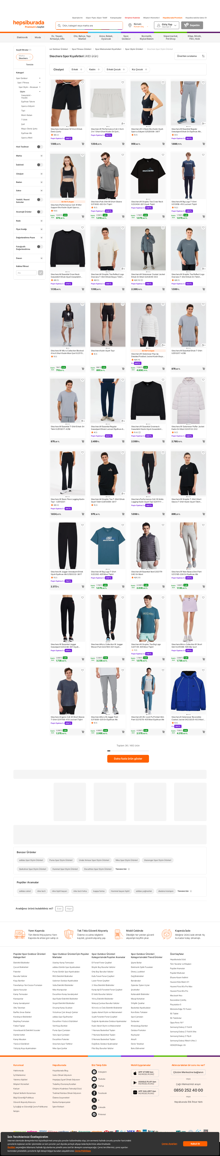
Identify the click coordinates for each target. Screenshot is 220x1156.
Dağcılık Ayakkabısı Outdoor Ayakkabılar (109, 1021)
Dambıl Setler (19, 1035)
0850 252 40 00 (188, 1090)
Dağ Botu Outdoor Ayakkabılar (105, 1044)
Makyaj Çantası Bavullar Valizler (105, 1003)
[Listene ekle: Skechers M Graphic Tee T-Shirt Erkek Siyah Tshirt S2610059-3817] (123, 452)
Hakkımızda (18, 1070)
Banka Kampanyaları (61, 1102)
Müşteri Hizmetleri (151, 18)
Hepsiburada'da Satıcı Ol (196, 18)
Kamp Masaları (19, 1039)
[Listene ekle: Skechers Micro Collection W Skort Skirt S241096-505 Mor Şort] (203, 597)
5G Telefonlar (176, 1018)
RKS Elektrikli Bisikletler (63, 976)
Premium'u (31, 26)
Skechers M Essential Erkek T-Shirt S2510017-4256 (187, 351)
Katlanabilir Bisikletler (140, 994)
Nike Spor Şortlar (60, 1048)
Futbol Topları (19, 1026)
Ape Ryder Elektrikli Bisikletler (65, 998)
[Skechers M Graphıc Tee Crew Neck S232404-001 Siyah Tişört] (148, 176)
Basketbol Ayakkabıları (140, 1008)
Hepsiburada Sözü (178, 959)
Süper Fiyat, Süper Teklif (96, 18)
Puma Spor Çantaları (61, 1030)
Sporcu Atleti (26, 137)
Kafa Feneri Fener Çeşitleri (103, 976)
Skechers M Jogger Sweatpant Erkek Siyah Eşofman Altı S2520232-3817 (67, 572)
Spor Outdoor (22, 78)
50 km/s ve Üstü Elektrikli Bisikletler (107, 1008)
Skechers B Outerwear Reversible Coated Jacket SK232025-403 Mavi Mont (188, 718)
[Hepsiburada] (28, 23)
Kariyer (16, 1088)
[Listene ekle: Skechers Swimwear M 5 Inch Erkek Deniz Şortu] (82, 82)
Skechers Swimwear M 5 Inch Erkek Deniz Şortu (66, 130)
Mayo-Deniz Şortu (29, 128)
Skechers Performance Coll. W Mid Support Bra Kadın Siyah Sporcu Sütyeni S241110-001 (66, 206)
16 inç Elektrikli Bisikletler (102, 998)
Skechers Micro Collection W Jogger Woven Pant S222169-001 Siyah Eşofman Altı (107, 645)
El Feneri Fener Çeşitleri (102, 962)
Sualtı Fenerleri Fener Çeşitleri (104, 1017)
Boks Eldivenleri (137, 1048)
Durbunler (135, 1021)
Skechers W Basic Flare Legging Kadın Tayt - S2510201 (67, 500)
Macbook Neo (176, 995)
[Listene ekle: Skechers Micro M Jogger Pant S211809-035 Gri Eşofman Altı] (123, 670)
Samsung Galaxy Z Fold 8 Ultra (183, 1031)
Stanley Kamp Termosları (63, 962)
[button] (67, 144)
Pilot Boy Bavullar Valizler (102, 1048)
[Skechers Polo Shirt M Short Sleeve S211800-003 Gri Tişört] (107, 176)
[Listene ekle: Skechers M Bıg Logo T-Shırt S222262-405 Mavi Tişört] (123, 525)
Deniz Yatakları (137, 1044)
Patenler (17, 971)
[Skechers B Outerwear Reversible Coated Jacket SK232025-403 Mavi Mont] (188, 691)
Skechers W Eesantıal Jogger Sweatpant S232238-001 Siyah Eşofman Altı (64, 645)
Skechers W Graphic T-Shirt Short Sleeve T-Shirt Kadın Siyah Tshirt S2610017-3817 (186, 500)
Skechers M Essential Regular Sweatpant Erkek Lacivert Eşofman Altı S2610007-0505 (108, 427)
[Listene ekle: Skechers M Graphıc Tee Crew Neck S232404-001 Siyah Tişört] (163, 155)
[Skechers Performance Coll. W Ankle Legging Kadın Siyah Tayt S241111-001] (148, 473)
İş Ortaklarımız (19, 1075)
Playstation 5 (175, 1004)
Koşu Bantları (19, 980)
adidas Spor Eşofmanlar (62, 1017)
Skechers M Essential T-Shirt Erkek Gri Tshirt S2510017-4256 (67, 427)
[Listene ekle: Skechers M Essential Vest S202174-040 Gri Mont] (163, 525)
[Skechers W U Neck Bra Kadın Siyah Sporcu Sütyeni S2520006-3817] (148, 103)
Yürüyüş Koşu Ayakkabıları (24, 1048)
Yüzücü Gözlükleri (21, 1044)
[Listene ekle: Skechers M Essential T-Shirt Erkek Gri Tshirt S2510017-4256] (82, 380)
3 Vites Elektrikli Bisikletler (103, 985)
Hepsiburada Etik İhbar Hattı (188, 1101)
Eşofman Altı (26, 133)
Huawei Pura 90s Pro (179, 991)
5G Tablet (174, 1013)
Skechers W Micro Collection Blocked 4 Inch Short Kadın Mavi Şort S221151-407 (67, 352)
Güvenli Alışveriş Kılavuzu (24, 1102)
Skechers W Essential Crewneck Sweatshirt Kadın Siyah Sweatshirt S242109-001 (146, 427)
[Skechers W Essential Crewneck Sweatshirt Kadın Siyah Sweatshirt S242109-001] (148, 401)
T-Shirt (24, 119)
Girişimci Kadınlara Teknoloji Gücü (67, 1088)
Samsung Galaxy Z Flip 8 (180, 1036)
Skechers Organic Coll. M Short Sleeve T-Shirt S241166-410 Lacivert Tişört (67, 718)
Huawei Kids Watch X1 (179, 982)
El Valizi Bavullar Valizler (102, 994)
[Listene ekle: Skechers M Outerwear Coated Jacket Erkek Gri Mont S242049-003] (163, 227)
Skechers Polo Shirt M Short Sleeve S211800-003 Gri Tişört (106, 202)
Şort (23, 124)
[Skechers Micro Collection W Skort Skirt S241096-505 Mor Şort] (188, 618)
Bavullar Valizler (20, 976)
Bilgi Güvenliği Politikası (23, 1097)
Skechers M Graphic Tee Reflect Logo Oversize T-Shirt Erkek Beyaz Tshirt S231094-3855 (107, 275)
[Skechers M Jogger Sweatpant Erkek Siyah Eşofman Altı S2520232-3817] (67, 546)
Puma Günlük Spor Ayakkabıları (66, 971)
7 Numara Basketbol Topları (103, 1035)
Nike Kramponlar (60, 989)
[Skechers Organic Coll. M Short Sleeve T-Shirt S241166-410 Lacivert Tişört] (67, 691)
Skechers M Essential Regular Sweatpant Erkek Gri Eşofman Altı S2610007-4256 (186, 130)
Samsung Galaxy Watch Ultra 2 (183, 1040)
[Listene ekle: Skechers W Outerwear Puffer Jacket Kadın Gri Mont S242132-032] (203, 380)
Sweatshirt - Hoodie (26, 96)
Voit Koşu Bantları (60, 1026)
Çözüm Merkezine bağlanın (188, 1072)
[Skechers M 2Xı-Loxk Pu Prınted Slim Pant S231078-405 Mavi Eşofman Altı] (148, 691)
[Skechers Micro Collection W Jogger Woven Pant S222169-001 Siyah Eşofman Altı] (107, 618)
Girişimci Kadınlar (132, 18)
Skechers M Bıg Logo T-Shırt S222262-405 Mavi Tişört (103, 572)
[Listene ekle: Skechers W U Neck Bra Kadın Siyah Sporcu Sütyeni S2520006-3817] (163, 82)
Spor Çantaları (137, 1017)
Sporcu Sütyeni (27, 106)
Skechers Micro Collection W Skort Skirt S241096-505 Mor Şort (187, 645)
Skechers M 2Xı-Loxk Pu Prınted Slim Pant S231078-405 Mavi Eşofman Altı (147, 718)
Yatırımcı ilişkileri (20, 1079)
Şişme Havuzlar (20, 989)
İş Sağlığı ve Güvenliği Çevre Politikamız (30, 1106)
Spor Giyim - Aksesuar (28, 87)
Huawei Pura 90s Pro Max (181, 986)
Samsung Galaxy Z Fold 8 (181, 1027)
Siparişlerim (77, 18)
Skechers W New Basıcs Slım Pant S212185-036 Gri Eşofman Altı (186, 572)
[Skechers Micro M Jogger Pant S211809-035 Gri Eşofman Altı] (107, 691)
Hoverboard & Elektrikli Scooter (26, 1030)
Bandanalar (136, 980)
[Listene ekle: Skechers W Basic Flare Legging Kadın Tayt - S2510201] (82, 452)
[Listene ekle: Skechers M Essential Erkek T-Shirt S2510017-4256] (203, 304)
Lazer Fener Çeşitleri (100, 980)
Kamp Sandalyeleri (21, 1003)
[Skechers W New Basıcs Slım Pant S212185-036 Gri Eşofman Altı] (188, 546)
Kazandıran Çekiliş (178, 1000)
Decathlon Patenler (61, 1039)
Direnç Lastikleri (138, 971)
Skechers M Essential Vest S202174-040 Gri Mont (147, 572)
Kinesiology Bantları (139, 1026)
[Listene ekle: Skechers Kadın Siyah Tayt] (123, 304)
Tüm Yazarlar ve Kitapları (180, 964)
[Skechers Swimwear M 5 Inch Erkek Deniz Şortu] (67, 103)
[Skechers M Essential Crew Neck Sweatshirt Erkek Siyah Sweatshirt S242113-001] (67, 248)
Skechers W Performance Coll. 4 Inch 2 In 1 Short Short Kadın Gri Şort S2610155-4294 (107, 130)
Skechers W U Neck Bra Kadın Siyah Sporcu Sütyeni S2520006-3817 (147, 130)
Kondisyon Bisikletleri (22, 1017)
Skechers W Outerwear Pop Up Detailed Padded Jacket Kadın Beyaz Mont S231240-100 (147, 355)
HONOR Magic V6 (178, 1045)
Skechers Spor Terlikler (62, 1044)
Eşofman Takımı (28, 101)
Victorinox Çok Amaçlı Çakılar (65, 1012)
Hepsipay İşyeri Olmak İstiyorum (66, 1079)
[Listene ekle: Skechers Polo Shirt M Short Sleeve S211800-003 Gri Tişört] (123, 155)
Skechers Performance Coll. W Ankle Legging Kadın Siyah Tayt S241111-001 (147, 500)
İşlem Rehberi (58, 1106)
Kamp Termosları (20, 994)
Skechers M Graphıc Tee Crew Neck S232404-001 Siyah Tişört (147, 202)
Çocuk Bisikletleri (20, 967)
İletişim (16, 1111)
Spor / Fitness (23, 82)
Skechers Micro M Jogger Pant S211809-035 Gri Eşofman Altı (104, 718)
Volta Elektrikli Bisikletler (63, 985)
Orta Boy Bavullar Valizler (102, 971)
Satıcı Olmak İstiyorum (62, 1075)
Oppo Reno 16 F (177, 1022)
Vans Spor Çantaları (61, 1035)
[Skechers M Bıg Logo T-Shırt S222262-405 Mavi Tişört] (107, 546)
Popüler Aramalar (177, 968)
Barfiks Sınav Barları (22, 1012)
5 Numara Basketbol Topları (103, 1039)
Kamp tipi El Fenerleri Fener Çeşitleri (107, 989)
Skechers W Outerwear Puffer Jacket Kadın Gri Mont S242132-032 (188, 427)
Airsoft (133, 1039)
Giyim (22, 91)
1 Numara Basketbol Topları (103, 1030)
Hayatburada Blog (60, 1070)
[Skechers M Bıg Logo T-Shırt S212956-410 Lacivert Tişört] (188, 176)
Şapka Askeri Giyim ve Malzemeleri (107, 1012)
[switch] (40, 147)
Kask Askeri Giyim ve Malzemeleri (106, 1026)
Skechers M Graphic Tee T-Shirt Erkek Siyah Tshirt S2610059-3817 (107, 500)
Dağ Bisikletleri (137, 976)
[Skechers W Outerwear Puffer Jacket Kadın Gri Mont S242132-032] (188, 401)
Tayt (23, 110)
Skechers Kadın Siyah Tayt (103, 350)
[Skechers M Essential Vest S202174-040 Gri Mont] (148, 546)
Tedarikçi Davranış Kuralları (64, 1084)
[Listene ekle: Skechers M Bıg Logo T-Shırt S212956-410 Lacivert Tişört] (203, 155)
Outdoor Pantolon (138, 1030)
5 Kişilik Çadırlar (138, 1003)
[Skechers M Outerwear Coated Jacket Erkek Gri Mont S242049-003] (148, 248)
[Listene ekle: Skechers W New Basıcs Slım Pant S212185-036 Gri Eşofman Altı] (203, 525)
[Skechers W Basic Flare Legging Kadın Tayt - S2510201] (67, 473)
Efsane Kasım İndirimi (179, 977)
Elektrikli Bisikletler (21, 962)
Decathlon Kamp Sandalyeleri (65, 994)
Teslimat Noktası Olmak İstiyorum (67, 1093)
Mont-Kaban (26, 115)
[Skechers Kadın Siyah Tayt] (107, 325)
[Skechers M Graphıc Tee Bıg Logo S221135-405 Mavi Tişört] (148, 618)
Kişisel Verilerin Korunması (24, 1093)
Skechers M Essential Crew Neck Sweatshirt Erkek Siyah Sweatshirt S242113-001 (66, 275)
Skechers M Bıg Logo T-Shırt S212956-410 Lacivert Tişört (184, 202)
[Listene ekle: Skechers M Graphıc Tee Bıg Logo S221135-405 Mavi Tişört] (163, 597)
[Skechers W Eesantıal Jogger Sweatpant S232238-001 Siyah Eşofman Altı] (67, 618)
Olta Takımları (19, 1008)
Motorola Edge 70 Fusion (180, 1009)
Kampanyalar (116, 18)
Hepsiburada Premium (172, 18)
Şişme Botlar (136, 962)
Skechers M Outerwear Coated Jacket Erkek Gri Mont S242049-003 (148, 275)
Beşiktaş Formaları (21, 1021)
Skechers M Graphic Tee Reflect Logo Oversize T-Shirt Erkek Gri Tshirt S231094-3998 (188, 275)
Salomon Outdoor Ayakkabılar (65, 980)
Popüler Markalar (177, 973)
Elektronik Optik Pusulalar (142, 967)
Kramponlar (18, 998)
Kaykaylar (135, 1035)
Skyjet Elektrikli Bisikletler (63, 1003)
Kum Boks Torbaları (139, 1012)
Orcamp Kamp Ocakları (62, 1008)
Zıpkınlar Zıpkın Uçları (140, 985)
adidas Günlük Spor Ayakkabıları (66, 967)
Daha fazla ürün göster (128, 758)
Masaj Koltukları (138, 998)
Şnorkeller (135, 989)
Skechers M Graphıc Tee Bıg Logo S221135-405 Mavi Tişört (146, 645)
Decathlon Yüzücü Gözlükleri (65, 1021)
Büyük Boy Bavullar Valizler (103, 967)
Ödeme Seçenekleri (61, 1097)
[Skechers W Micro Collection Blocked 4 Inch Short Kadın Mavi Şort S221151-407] (67, 325)
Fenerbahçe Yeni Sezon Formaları (27, 985)
